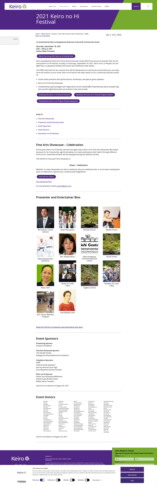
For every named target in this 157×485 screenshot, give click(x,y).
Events (54, 34)
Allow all (132, 469)
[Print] (110, 35)
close (15, 39)
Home (37, 34)
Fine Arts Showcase (46, 118)
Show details (96, 480)
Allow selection (132, 475)
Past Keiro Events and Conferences (71, 34)
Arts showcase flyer (44, 181)
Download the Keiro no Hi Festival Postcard (54, 95)
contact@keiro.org (63, 186)
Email (119, 462)
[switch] (58, 480)
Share (114, 35)
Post (120, 35)
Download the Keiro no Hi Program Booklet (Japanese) (58, 101)
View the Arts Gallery (46, 177)
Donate (136, 6)
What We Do (45, 34)
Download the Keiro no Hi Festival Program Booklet (94, 95)
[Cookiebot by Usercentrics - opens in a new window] (22, 482)
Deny (132, 480)
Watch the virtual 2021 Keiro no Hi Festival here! (56, 56)
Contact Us (48, 456)
